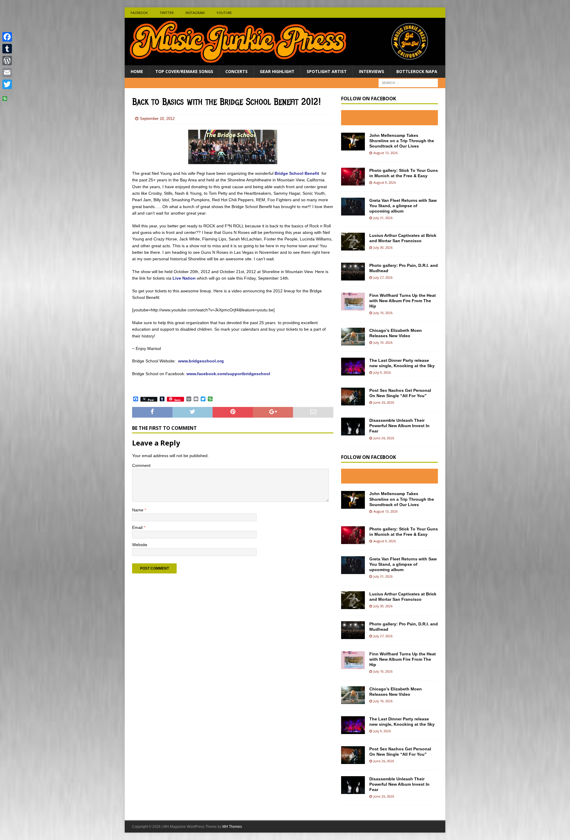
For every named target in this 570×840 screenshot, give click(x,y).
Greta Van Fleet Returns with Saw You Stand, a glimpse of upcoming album (403, 205)
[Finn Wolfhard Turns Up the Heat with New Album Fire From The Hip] (353, 301)
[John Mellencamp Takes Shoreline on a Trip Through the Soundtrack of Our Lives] (353, 141)
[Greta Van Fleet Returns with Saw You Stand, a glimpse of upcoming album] (353, 206)
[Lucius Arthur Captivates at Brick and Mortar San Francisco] (353, 242)
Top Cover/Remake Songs (184, 71)
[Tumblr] (7, 49)
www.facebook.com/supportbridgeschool (228, 373)
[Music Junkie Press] (285, 62)
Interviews (371, 71)
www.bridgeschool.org (201, 361)
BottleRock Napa (416, 71)
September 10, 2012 (157, 118)
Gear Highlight (277, 71)
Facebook (139, 12)
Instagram (195, 12)
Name (138, 510)
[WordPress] (7, 60)
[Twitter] (7, 84)
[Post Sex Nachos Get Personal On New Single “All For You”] (353, 396)
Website (139, 544)
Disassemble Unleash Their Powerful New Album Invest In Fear (399, 425)
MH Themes (232, 827)
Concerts (236, 71)
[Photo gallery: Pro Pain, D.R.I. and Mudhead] (353, 271)
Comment (141, 465)
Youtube (224, 12)
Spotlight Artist (327, 71)
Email (138, 527)
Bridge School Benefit (297, 173)
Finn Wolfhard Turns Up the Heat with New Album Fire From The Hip (402, 300)
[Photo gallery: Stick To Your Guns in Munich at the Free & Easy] (353, 177)
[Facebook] (7, 37)
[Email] (7, 72)
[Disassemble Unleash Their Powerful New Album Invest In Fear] (353, 426)
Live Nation (184, 278)
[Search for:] (408, 82)
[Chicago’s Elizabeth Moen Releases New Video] (353, 336)
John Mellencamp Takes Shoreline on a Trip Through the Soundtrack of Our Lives (401, 140)
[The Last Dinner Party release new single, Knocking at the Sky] (353, 366)
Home (137, 71)
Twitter (167, 12)
